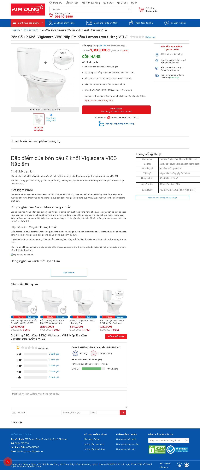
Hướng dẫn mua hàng (94, 444)
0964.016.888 (118, 117)
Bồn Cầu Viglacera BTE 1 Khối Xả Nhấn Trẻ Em (113, 321)
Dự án (134, 2)
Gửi (122, 412)
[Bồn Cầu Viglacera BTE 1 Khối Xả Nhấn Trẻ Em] (115, 301)
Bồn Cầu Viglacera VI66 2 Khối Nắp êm (54, 321)
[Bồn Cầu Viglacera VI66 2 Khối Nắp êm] (56, 301)
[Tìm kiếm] (129, 9)
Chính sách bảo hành (126, 439)
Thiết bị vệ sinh (31, 30)
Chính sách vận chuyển (127, 444)
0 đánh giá (150, 37)
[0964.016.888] (8, 462)
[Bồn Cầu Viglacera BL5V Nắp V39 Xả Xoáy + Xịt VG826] (26, 301)
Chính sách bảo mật (125, 449)
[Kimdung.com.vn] (28, 9)
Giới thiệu (73, 2)
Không (112, 368)
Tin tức (110, 2)
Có (76, 368)
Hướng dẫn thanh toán (95, 449)
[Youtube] (179, 465)
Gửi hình (21, 412)
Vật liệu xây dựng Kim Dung (119, 123)
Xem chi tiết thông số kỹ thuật (162, 197)
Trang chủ (57, 2)
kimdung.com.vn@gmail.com (30, 451)
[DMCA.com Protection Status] (157, 449)
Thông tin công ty (22, 434)
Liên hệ (124, 2)
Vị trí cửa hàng (93, 2)
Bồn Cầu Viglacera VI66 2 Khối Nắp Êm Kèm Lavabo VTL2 (84, 321)
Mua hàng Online (92, 439)
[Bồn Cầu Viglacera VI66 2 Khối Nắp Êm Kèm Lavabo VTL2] (86, 301)
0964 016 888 (22, 443)
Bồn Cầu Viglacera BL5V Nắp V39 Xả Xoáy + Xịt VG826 (24, 321)
